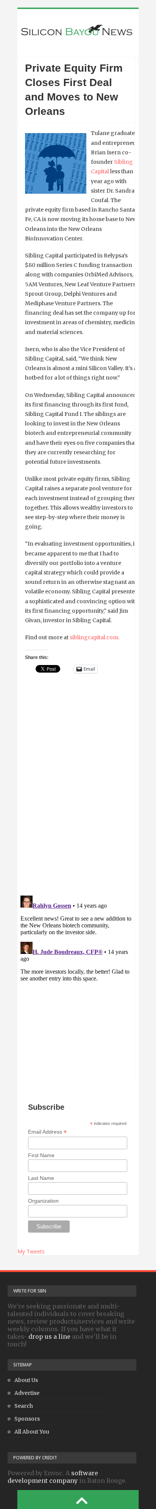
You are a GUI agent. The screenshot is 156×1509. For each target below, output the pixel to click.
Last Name (41, 1178)
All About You (31, 1431)
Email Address (47, 1132)
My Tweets (31, 1251)
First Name (41, 1155)
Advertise (26, 1393)
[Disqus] (76, 791)
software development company (53, 1476)
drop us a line (49, 1336)
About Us (26, 1380)
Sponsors (27, 1418)
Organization (43, 1201)
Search (23, 1405)
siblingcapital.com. (94, 637)
